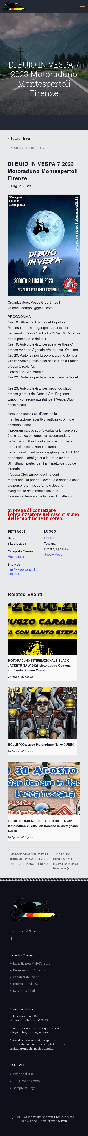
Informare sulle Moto (27, 984)
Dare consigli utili (24, 991)
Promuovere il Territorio (29, 970)
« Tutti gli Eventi (20, 138)
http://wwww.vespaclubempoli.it (23, 571)
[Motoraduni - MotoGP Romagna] (14, 6)
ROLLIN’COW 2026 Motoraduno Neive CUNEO (41, 744)
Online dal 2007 (24, 1074)
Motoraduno (16, 556)
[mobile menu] (82, 6)
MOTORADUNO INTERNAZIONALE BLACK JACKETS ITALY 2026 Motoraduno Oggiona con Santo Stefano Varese (39, 665)
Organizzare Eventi (26, 977)
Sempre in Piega (24, 1088)
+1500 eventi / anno (26, 1081)
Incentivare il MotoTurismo (31, 963)
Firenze (49, 537)
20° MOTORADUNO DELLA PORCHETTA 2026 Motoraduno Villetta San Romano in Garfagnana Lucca (43, 826)
